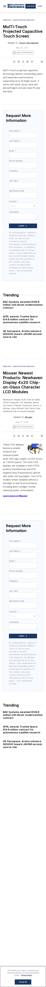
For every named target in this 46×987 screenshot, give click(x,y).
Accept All (23, 982)
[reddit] (27, 61)
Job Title (14, 181)
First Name (15, 131)
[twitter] (23, 61)
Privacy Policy (26, 975)
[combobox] (23, 206)
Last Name (15, 141)
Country (13, 201)
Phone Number (16, 161)
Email (12, 151)
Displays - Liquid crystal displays (18, 20)
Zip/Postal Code (16, 191)
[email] (32, 61)
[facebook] (14, 61)
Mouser (28, 417)
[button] (5, 6)
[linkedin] (18, 61)
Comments (14, 212)
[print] (42, 61)
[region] (23, 976)
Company (13, 171)
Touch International (28, 43)
